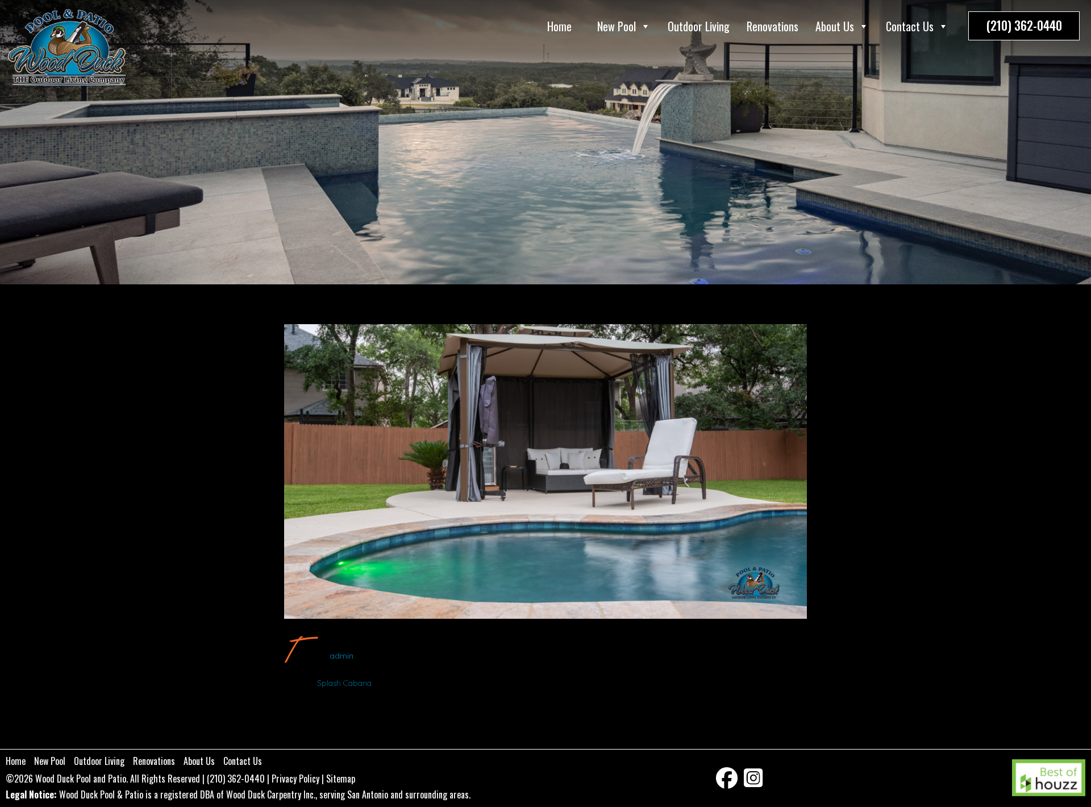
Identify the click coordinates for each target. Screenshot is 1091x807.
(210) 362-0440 (1024, 25)
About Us (834, 26)
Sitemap (340, 778)
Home (559, 26)
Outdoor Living (699, 26)
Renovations (772, 26)
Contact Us (910, 26)
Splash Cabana (344, 683)
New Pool (616, 26)
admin (341, 656)
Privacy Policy (295, 778)
